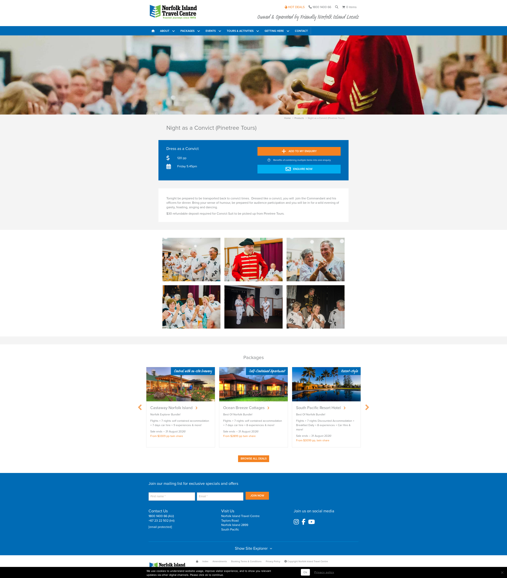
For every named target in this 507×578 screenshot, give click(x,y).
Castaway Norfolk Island (171, 408)
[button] (173, 31)
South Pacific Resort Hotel (318, 408)
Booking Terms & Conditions (246, 561)
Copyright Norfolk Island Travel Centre (307, 561)
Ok (305, 572)
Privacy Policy (273, 561)
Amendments (220, 561)
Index (205, 561)
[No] (502, 572)
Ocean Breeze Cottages (244, 408)
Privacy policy (324, 572)
